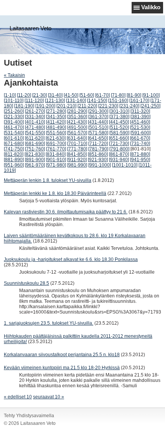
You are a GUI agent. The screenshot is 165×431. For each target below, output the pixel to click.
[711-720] (98, 143)
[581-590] (119, 132)
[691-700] (56, 143)
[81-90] (134, 95)
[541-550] (35, 132)
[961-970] (35, 165)
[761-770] (56, 149)
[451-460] (140, 122)
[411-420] (56, 122)
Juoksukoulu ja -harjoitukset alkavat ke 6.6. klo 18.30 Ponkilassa (71, 259)
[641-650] (98, 138)
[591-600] (140, 132)
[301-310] (119, 111)
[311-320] (140, 111)
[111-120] (34, 100)
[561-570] (77, 132)
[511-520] (119, 127)
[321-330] (14, 116)
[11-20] (24, 95)
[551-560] (56, 132)
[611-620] (35, 138)
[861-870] (119, 154)
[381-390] (140, 116)
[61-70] (102, 95)
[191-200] (45, 106)
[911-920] (77, 159)
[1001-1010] (124, 165)
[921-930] (98, 159)
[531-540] (14, 132)
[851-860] (98, 154)
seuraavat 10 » (48, 397)
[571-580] (98, 132)
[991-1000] (99, 165)
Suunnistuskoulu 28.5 (26, 283)
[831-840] (56, 154)
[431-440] (98, 122)
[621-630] (56, 138)
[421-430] (77, 122)
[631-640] (77, 138)
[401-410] (35, 122)
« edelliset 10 (18, 397)
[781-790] (98, 149)
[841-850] (77, 154)
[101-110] (13, 100)
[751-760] (35, 149)
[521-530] (140, 127)
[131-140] (76, 100)
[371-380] (119, 116)
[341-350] (56, 116)
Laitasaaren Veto (30, 28)
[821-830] (35, 154)
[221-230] (108, 106)
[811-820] (13, 154)
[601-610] (14, 138)
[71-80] (118, 95)
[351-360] (77, 116)
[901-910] (56, 159)
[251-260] (14, 111)
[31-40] (55, 95)
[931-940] (119, 159)
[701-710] (77, 143)
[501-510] (98, 127)
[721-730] (119, 143)
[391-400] (14, 122)
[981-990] (77, 165)
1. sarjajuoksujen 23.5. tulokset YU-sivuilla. (48, 323)
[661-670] (140, 138)
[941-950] (140, 159)
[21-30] (39, 95)
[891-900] (35, 159)
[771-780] (77, 149)
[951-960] (14, 165)
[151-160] (118, 100)
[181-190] (24, 106)
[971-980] (56, 165)
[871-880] (140, 154)
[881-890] (14, 159)
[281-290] (77, 111)
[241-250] (150, 106)
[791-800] (119, 149)
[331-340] (35, 116)
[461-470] (14, 127)
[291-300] (98, 111)
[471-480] (35, 127)
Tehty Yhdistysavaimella (29, 415)
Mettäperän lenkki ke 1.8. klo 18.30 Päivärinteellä (55, 193)
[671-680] (14, 143)
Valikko (150, 7)
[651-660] (119, 138)
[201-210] (66, 106)
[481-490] (56, 127)
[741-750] (14, 149)
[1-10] (10, 95)
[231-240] (129, 106)
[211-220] (87, 106)
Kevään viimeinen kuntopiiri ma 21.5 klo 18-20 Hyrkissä (62, 367)
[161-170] (139, 100)
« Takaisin (14, 75)
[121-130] (55, 100)
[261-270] (35, 111)
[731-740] (140, 143)
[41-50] (71, 95)
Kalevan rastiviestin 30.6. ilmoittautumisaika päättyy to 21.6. (65, 212)
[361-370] (98, 116)
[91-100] (151, 95)
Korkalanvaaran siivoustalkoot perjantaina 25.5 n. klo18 (62, 354)
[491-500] (77, 127)
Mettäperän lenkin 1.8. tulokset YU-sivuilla (47, 180)
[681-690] (35, 143)
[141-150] (97, 100)
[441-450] (119, 122)
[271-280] (56, 111)
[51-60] (86, 95)
